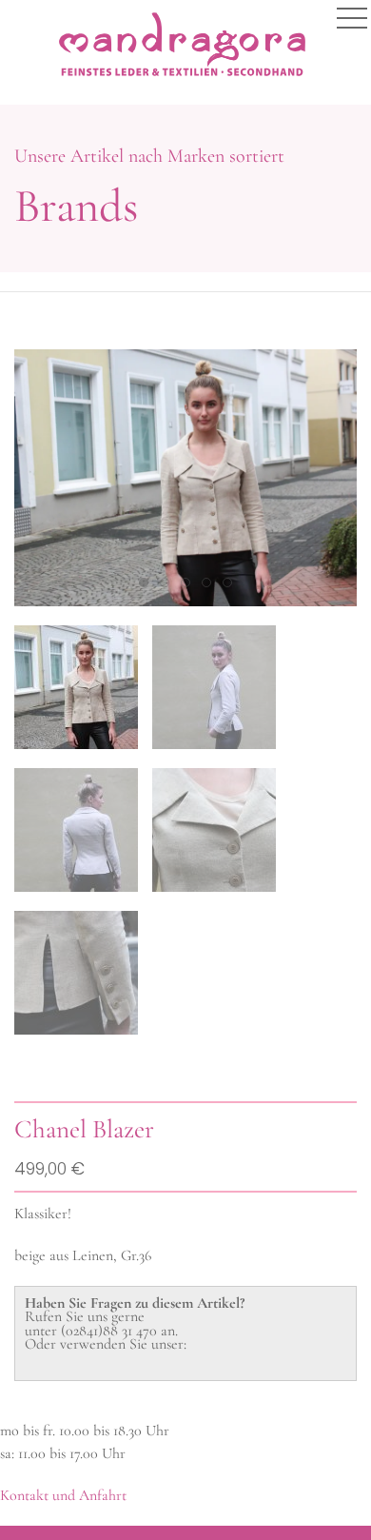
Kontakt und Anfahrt (63, 1495)
